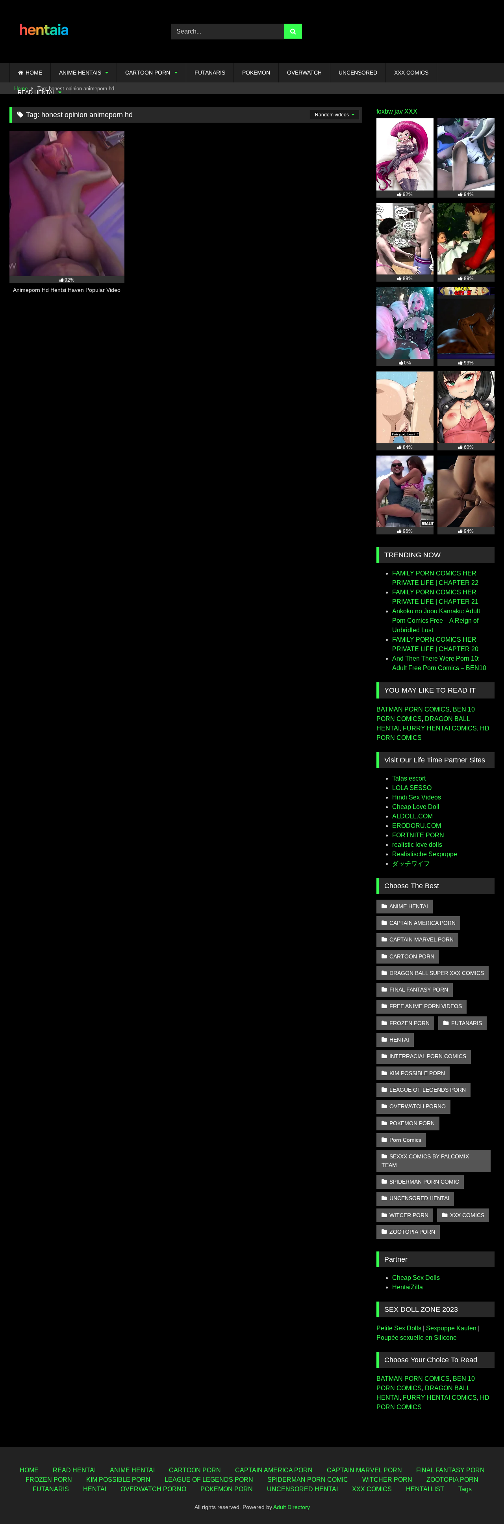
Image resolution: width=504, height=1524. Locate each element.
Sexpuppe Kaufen (451, 1328)
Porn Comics (405, 1140)
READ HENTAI (36, 92)
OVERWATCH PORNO (417, 1106)
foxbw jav (389, 111)
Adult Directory (291, 1507)
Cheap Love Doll (415, 806)
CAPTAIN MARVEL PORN (421, 939)
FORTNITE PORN (418, 835)
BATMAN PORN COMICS (413, 709)
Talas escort (409, 778)
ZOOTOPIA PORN (412, 1232)
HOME (34, 72)
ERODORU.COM (416, 825)
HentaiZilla (407, 1287)
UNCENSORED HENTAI (419, 1198)
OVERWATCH (304, 72)
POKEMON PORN (412, 1123)
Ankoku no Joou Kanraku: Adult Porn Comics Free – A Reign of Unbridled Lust (436, 620)
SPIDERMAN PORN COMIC (424, 1181)
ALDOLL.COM (412, 816)
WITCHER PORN (387, 1479)
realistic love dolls (417, 844)
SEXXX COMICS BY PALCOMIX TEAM (425, 1160)
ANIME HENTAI (408, 906)
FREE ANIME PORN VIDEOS (425, 1006)
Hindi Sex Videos (416, 797)
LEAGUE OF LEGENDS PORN (427, 1090)
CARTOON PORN (147, 72)
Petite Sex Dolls (398, 1328)
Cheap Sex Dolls (416, 1277)
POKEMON (256, 72)
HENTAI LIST (425, 1489)
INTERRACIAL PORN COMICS (427, 1056)
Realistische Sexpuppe (424, 854)
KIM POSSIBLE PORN (417, 1073)
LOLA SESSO (412, 787)
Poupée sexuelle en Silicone (416, 1337)
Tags (465, 1489)
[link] (479, 1500)
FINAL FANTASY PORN (418, 989)
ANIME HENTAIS (80, 72)
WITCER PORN (408, 1215)
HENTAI (399, 1040)
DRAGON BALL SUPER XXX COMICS (436, 973)
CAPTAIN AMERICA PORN (422, 923)
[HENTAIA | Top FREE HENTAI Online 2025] (44, 31)
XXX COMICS (411, 72)
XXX (410, 111)
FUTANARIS (210, 72)
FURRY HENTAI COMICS (440, 728)
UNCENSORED (358, 72)
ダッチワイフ (411, 863)
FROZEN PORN (409, 1023)
